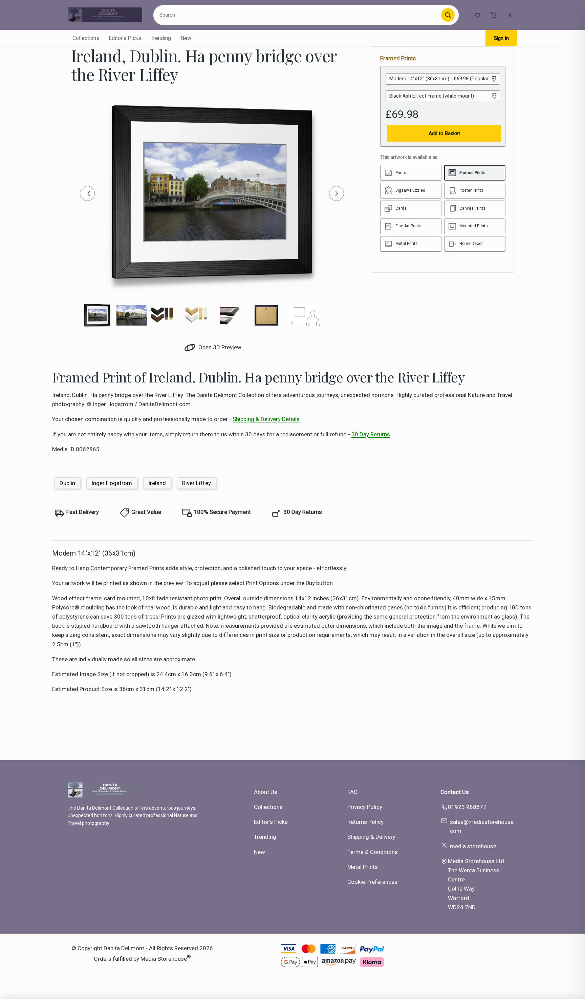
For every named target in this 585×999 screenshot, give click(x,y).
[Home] (105, 14)
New (185, 38)
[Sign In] (509, 14)
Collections (85, 38)
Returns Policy (365, 821)
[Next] (336, 193)
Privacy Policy (364, 807)
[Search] (448, 15)
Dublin (67, 483)
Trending (161, 38)
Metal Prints (362, 866)
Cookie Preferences (372, 881)
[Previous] (87, 193)
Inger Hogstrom (111, 483)
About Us (265, 792)
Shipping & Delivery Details (266, 419)
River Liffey (196, 483)
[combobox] (298, 15)
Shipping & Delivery (371, 836)
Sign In (501, 38)
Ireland (157, 483)
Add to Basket (444, 133)
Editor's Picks (125, 38)
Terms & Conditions (372, 852)
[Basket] (493, 14)
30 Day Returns (370, 434)
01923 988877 (467, 807)
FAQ (352, 792)
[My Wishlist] (477, 14)
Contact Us (454, 792)
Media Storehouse (163, 958)
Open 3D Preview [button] (219, 347)
